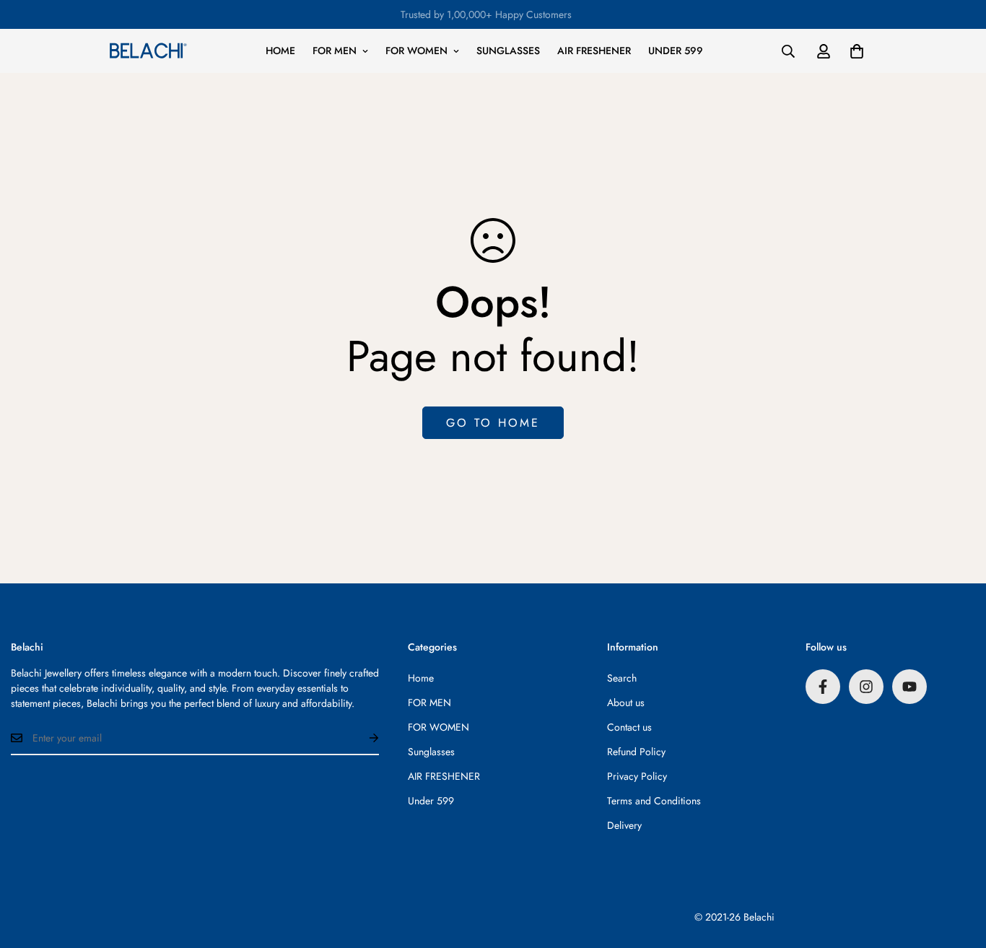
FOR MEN (335, 50)
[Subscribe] (362, 738)
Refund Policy (636, 751)
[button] (856, 51)
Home (280, 50)
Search (622, 678)
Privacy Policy (637, 776)
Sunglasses (508, 50)
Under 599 (675, 50)
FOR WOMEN (416, 50)
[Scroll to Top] (957, 869)
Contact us (629, 727)
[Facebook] (823, 686)
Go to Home (493, 422)
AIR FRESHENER (594, 50)
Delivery (624, 825)
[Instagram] (866, 686)
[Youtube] (909, 686)
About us (626, 702)
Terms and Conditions (654, 800)
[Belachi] (148, 50)
